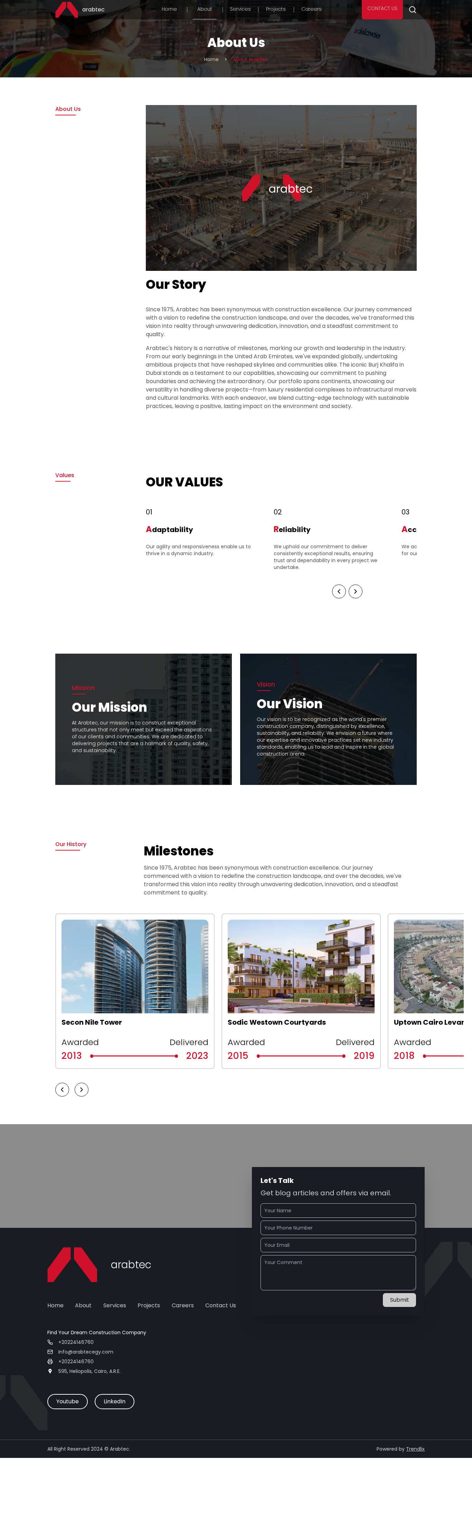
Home (169, 9)
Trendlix (415, 1448)
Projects (276, 9)
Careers (311, 9)
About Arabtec (250, 59)
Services (240, 9)
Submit (399, 1300)
